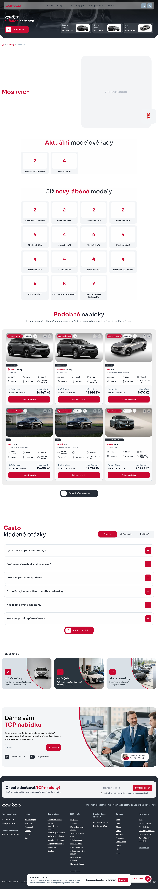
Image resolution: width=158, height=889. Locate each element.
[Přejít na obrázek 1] (27, 360)
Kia (117, 849)
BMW (118, 823)
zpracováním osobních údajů (138, 793)
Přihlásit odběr (142, 788)
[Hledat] (143, 5)
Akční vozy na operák (56, 833)
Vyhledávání (29, 827)
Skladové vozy (76, 840)
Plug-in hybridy (145, 827)
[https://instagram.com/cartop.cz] (154, 882)
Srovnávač (29, 823)
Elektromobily (145, 823)
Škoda (118, 827)
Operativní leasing (55, 820)
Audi (118, 820)
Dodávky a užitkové (147, 831)
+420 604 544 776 (18, 757)
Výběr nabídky (126, 534)
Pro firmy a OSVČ (100, 826)
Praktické (144, 534)
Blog (26, 838)
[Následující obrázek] (50, 347)
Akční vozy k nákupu (56, 836)
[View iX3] (128, 444)
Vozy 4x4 (74, 820)
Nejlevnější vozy (77, 864)
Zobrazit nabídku (29, 399)
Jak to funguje (30, 820)
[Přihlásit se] (149, 5)
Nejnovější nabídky (56, 844)
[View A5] (29, 444)
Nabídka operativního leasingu (53, 826)
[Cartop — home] (13, 5)
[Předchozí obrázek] (8, 347)
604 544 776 (8, 819)
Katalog (51, 851)
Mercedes (120, 838)
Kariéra (28, 831)
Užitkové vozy (76, 844)
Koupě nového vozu (56, 840)
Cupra (118, 845)
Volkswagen (121, 842)
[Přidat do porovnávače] (49, 336)
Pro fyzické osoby (100, 822)
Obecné (107, 534)
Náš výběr (52, 847)
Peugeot (119, 834)
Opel (118, 853)
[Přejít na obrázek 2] (30, 360)
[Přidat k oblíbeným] (45, 336)
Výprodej (74, 823)
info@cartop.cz (42, 757)
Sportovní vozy (76, 847)
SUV (141, 820)
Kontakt (28, 834)
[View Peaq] (29, 369)
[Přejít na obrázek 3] (31, 360)
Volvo (118, 831)
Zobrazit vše (75, 871)
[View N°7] (128, 369)
